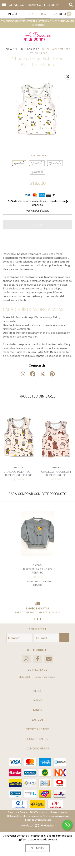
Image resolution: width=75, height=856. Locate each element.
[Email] (48, 659)
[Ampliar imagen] (68, 76)
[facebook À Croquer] (37, 659)
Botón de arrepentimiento (38, 819)
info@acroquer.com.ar (46, 677)
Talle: (37, 155)
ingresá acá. (63, 816)
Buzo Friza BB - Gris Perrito (37, 571)
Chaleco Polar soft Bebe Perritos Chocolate (56, 473)
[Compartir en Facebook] (32, 374)
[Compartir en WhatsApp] (23, 374)
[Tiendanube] (37, 826)
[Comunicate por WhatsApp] (67, 825)
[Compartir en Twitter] (42, 374)
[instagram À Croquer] (26, 659)
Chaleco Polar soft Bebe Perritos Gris (19, 473)
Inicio (8, 49)
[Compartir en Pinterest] (52, 374)
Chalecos (31, 49)
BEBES (19, 49)
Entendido (37, 848)
